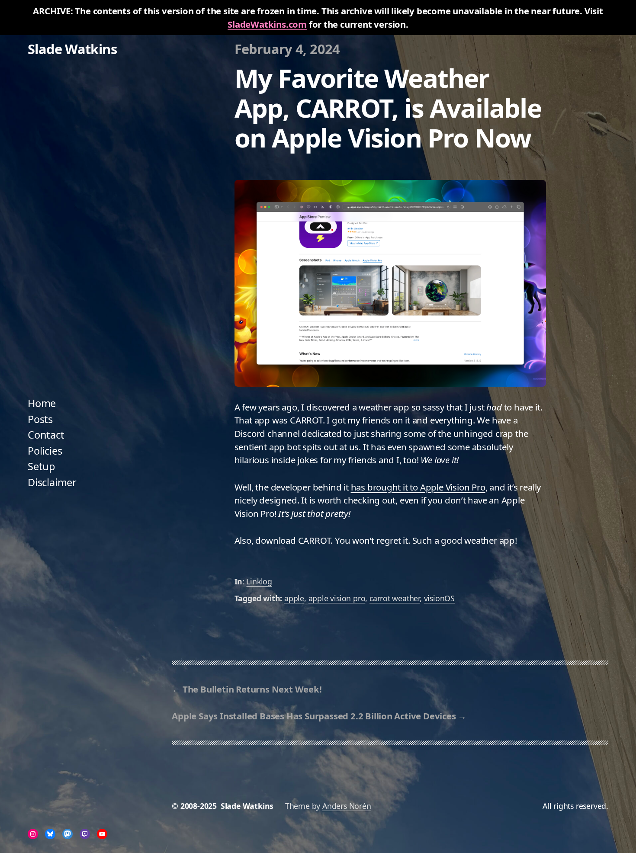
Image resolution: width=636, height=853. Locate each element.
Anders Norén (346, 806)
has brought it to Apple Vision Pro (418, 487)
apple (294, 598)
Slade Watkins (72, 49)
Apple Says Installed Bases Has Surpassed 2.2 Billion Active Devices (314, 716)
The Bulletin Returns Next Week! (252, 689)
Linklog (259, 581)
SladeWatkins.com (267, 24)
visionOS (439, 598)
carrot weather (394, 598)
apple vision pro (337, 598)
